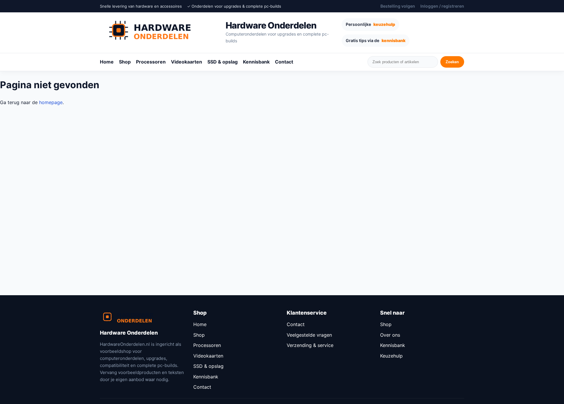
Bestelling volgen (397, 6)
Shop (125, 62)
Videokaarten (186, 62)
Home (107, 62)
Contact (284, 62)
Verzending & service (310, 345)
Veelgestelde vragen (309, 335)
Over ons (390, 335)
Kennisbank (256, 62)
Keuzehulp (391, 356)
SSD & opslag (222, 62)
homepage (51, 102)
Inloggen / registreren (442, 6)
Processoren (151, 62)
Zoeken (452, 62)
